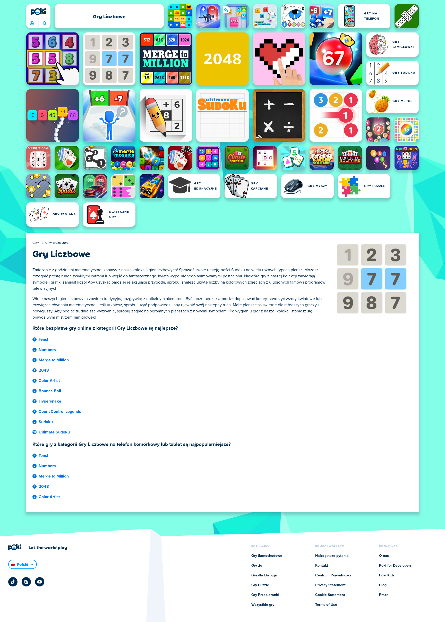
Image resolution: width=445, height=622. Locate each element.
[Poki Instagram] (26, 581)
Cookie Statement (330, 595)
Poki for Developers (395, 565)
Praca (384, 595)
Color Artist (49, 381)
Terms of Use (326, 605)
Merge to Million (54, 360)
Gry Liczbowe (57, 243)
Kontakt (321, 565)
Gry (35, 243)
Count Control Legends (60, 412)
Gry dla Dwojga (264, 575)
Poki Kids (387, 575)
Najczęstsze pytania (332, 556)
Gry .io (256, 565)
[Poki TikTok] (13, 581)
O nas (384, 556)
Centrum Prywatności (333, 575)
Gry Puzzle (260, 585)
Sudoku (46, 422)
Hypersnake (50, 401)
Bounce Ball (50, 391)
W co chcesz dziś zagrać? (44, 23)
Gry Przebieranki (265, 595)
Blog (383, 585)
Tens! (43, 339)
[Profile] (32, 23)
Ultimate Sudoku (54, 432)
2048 (44, 370)
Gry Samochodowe (266, 556)
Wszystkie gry (262, 605)
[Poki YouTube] (39, 581)
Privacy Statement (330, 585)
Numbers (47, 350)
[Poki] (38, 11)
